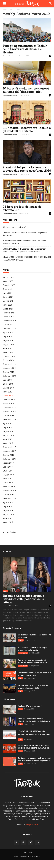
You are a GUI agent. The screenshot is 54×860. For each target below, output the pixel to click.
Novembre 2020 (9, 320)
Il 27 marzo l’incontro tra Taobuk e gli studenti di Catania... (27, 129)
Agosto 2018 (8, 423)
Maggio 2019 (8, 388)
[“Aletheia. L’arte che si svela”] (9, 709)
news (5, 41)
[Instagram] (23, 842)
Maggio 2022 (8, 277)
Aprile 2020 (7, 348)
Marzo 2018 (8, 443)
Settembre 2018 (9, 419)
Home (5, 10)
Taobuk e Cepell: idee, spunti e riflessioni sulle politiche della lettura (25, 234)
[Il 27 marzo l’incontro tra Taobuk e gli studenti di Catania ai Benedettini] (27, 112)
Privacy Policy (27, 852)
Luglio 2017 (7, 467)
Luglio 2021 (7, 293)
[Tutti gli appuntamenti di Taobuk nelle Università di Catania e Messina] (27, 30)
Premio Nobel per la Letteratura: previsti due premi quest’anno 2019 (27, 169)
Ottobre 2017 (8, 455)
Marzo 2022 (8, 281)
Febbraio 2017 (9, 486)
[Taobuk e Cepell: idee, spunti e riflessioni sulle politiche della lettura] (27, 574)
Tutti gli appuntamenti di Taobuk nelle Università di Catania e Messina (25, 49)
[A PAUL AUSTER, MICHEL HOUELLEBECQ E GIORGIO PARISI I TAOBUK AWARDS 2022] (9, 748)
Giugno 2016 (8, 510)
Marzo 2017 (8, 482)
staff (4, 606)
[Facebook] (16, 842)
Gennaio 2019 (8, 403)
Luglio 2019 (7, 380)
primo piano (7, 202)
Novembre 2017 (9, 451)
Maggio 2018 (8, 435)
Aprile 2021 (7, 305)
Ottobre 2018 (8, 415)
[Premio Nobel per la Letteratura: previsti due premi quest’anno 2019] (27, 152)
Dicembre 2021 (9, 289)
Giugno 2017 (8, 471)
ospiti (21, 691)
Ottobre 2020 (8, 324)
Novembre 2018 (9, 411)
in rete (21, 640)
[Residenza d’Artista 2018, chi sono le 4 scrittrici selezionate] (9, 675)
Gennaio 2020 (8, 360)
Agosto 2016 (8, 502)
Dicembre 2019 (9, 364)
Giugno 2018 (8, 431)
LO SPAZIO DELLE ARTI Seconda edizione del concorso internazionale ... (34, 734)
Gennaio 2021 (8, 316)
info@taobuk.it (32, 824)
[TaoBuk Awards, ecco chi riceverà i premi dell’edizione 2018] (9, 688)
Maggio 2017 (8, 474)
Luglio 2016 (7, 506)
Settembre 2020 (9, 328)
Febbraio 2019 (9, 399)
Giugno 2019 (8, 384)
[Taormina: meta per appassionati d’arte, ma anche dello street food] (9, 663)
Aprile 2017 (7, 478)
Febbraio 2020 (9, 356)
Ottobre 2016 (8, 494)
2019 (11, 10)
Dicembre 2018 (9, 407)
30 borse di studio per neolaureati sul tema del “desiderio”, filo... (26, 90)
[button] (50, 3)
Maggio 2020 (8, 344)
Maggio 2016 (8, 514)
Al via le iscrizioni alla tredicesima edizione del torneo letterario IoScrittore (24, 242)
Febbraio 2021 (9, 312)
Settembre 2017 (9, 459)
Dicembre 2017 (9, 447)
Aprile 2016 (7, 518)
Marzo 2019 (8, 395)
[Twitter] (30, 842)
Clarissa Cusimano (10, 56)
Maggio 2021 (8, 301)
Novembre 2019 (9, 368)
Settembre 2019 (9, 376)
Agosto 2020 (8, 332)
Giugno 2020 (8, 340)
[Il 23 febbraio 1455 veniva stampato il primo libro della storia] (9, 650)
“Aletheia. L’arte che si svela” (14, 227)
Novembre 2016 (9, 490)
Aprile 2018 (7, 439)
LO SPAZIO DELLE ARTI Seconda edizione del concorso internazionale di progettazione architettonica (25, 250)
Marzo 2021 (8, 309)
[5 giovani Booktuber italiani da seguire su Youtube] (9, 638)
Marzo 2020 (8, 352)
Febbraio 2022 (9, 285)
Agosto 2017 (8, 463)
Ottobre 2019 (8, 372)
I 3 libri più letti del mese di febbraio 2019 (22, 208)
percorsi (6, 163)
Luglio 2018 (7, 427)
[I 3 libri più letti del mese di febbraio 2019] (27, 191)
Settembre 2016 (9, 498)
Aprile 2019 (7, 391)
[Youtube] (37, 842)
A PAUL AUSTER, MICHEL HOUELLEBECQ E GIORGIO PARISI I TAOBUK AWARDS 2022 (27, 258)
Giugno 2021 (8, 297)
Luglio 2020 (7, 336)
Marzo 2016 (8, 522)
